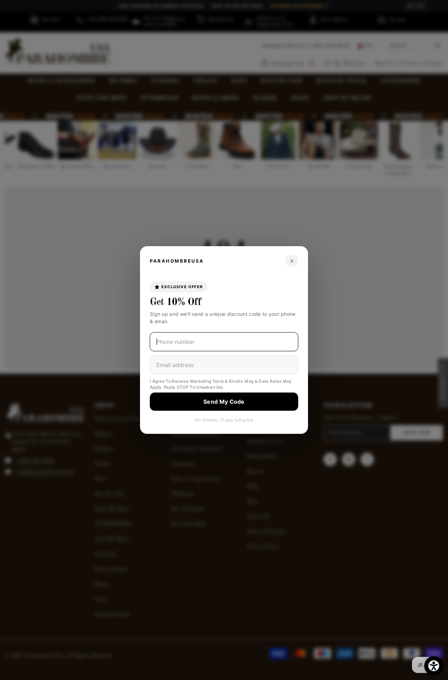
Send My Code (224, 401)
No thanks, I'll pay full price (224, 420)
